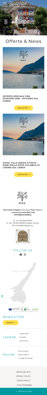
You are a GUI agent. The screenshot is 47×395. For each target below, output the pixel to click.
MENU (4, 6)
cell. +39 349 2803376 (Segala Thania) (24, 223)
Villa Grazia (23, 351)
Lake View (24, 334)
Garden (23, 337)
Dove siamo (23, 355)
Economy (24, 341)
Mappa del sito (23, 372)
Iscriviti (9, 323)
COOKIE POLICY (23, 380)
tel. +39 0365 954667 (24, 221)
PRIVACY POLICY (23, 376)
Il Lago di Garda (25, 358)
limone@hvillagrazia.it (24, 225)
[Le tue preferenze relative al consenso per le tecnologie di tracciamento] (2, 296)
